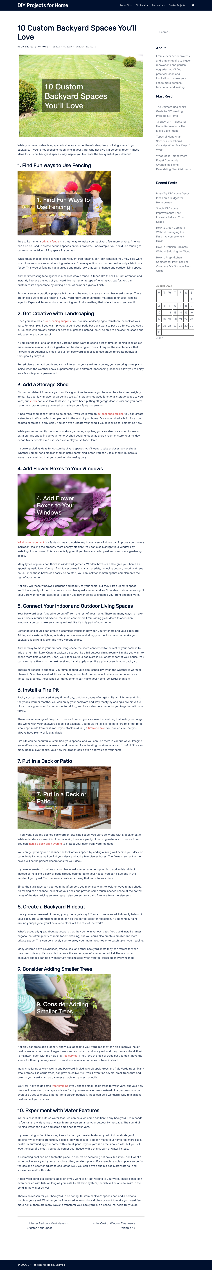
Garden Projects (177, 5)
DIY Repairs (142, 5)
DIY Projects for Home (43, 5)
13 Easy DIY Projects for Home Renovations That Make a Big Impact (171, 126)
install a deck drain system (45, 843)
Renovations (158, 5)
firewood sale (96, 728)
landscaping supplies (58, 321)
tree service (70, 1055)
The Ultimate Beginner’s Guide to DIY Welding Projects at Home (171, 111)
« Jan (159, 338)
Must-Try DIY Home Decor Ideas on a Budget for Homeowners (172, 198)
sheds (33, 401)
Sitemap (60, 1264)
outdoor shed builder (110, 413)
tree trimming (60, 1085)
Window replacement (31, 542)
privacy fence (50, 241)
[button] (193, 5)
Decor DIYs (125, 5)
